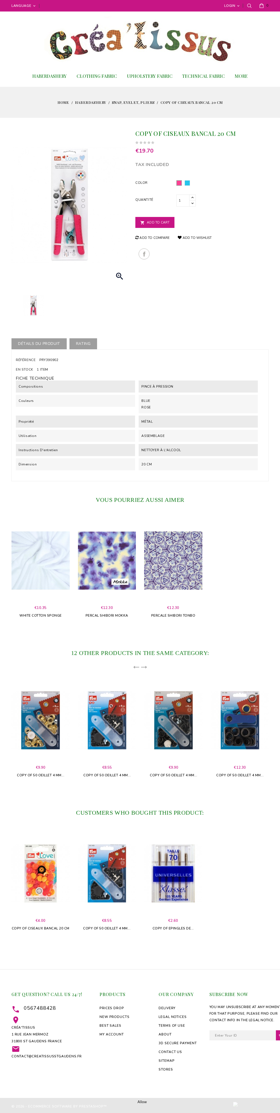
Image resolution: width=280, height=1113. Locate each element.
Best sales (110, 1025)
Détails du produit (39, 343)
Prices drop (112, 1008)
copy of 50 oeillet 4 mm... (40, 775)
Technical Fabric (203, 76)
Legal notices (173, 1017)
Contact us (170, 1052)
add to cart (28, 573)
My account (112, 1034)
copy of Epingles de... (173, 928)
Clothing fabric (97, 76)
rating (83, 343)
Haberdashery (49, 76)
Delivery (167, 1008)
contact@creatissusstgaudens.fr (46, 1056)
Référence (26, 360)
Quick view (36, 572)
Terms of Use (172, 1025)
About (165, 1034)
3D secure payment (178, 1043)
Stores (166, 1069)
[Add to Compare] (52, 572)
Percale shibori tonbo (173, 615)
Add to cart (155, 222)
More (241, 76)
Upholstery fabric (150, 76)
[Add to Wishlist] (44, 572)
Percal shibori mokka (107, 615)
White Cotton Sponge (40, 615)
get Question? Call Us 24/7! (46, 994)
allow (142, 1102)
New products (115, 1017)
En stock (24, 369)
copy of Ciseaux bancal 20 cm (40, 928)
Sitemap (166, 1060)
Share (144, 254)
